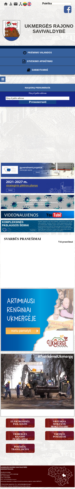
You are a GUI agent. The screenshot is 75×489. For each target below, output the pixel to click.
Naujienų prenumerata (37, 87)
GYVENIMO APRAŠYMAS (39, 61)
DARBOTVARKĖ (39, 70)
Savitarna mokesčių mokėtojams (59, 424)
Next (69, 385)
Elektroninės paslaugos (20, 422)
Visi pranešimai (65, 242)
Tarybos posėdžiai (59, 435)
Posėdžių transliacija (20, 448)
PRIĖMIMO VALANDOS (39, 52)
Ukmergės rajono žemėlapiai (20, 436)
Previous (5, 385)
